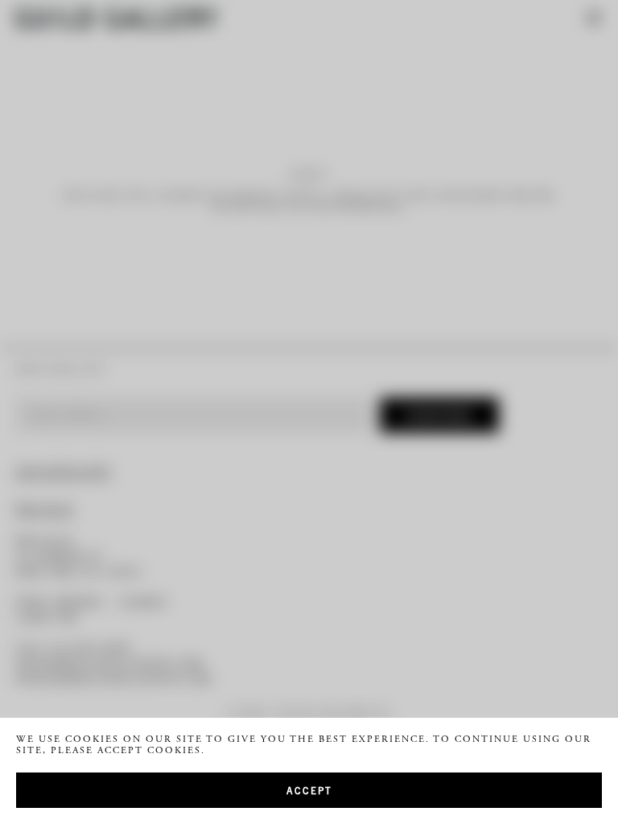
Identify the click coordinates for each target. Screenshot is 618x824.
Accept (309, 790)
